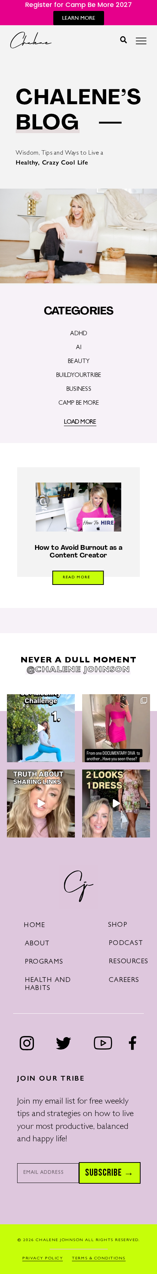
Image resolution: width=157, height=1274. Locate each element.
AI (78, 348)
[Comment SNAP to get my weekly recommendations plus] (116, 728)
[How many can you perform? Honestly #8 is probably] (41, 728)
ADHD (78, 334)
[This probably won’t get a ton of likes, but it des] (41, 804)
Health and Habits (48, 984)
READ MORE (76, 577)
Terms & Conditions (98, 1258)
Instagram (27, 1043)
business (78, 390)
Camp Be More (78, 404)
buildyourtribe (79, 376)
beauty (78, 362)
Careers (124, 980)
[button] (123, 40)
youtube (103, 1043)
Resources (129, 962)
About (37, 944)
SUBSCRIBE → (109, 1173)
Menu (141, 43)
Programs (44, 962)
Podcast (126, 943)
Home (34, 925)
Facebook (132, 1043)
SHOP (117, 925)
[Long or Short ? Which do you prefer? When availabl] (116, 804)
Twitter (63, 1043)
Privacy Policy (42, 1258)
